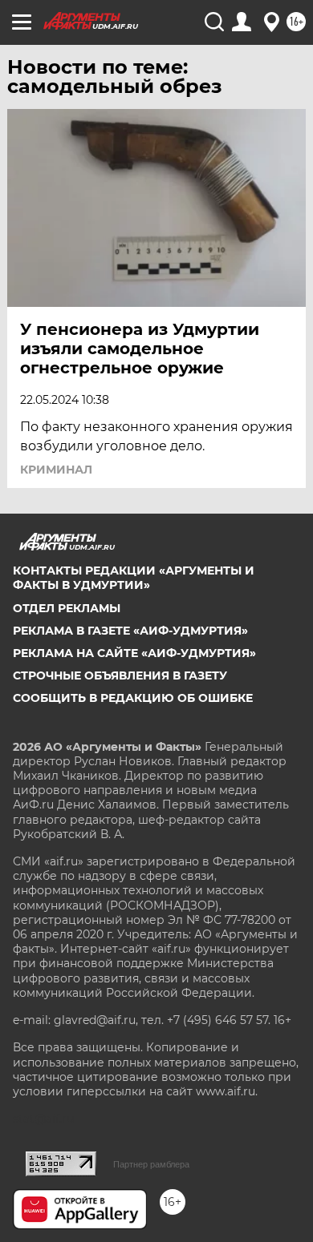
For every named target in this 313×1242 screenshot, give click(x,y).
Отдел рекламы (66, 608)
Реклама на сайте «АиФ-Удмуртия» (134, 653)
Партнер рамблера (151, 1164)
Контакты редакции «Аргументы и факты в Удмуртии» (133, 577)
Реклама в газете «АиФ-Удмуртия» (130, 630)
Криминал (56, 469)
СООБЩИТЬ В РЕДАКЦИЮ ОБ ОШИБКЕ (133, 698)
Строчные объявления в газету (120, 675)
